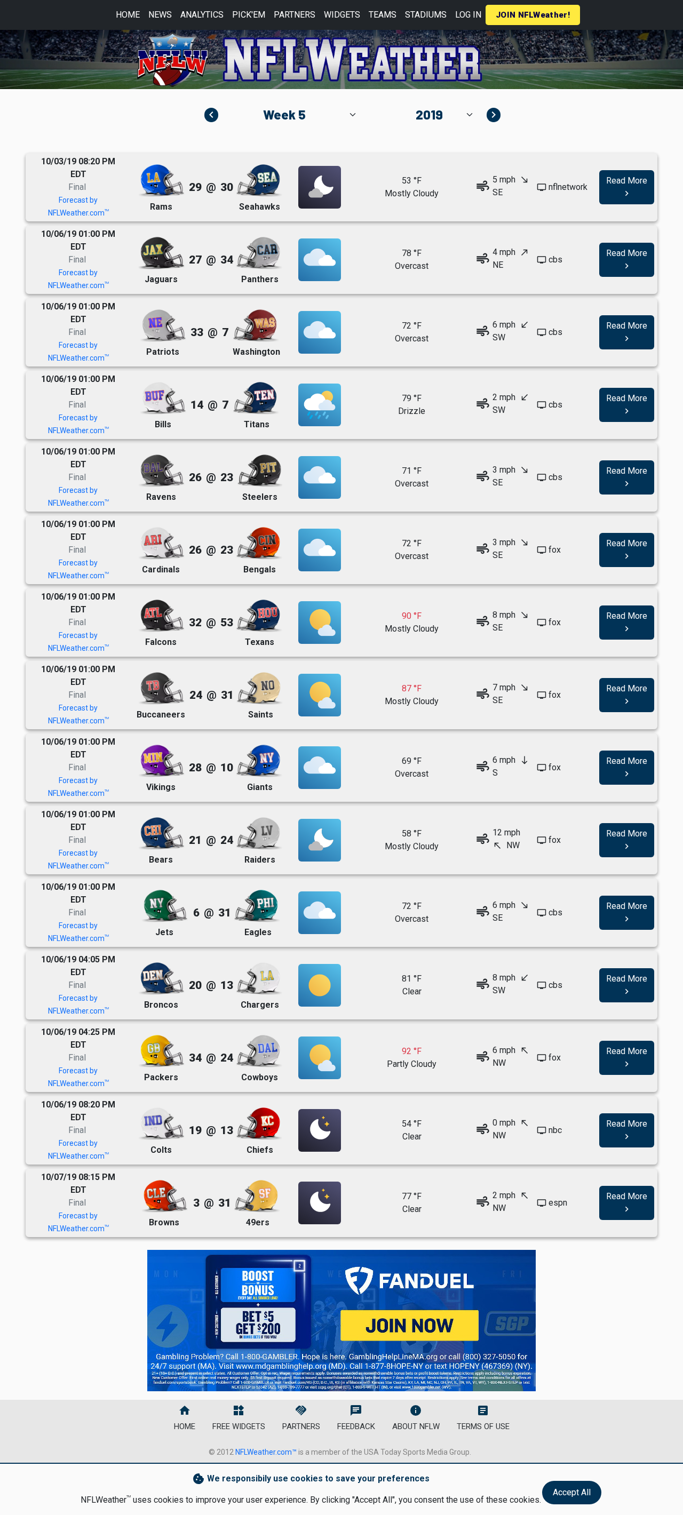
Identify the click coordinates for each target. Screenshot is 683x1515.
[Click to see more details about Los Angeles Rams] (161, 181)
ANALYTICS (202, 15)
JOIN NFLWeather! (533, 15)
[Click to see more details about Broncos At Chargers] (319, 985)
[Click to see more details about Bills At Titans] (319, 405)
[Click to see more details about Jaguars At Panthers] (319, 259)
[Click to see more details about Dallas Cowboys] (258, 1051)
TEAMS (382, 15)
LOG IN (468, 15)
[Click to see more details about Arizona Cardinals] (161, 543)
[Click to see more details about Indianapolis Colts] (161, 1124)
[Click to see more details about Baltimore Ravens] (161, 471)
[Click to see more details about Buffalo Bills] (162, 398)
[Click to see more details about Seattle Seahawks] (258, 181)
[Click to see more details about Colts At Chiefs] (319, 1130)
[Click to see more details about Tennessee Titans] (255, 398)
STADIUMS (426, 15)
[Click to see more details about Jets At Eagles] (319, 912)
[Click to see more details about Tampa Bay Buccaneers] (161, 688)
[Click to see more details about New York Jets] (164, 906)
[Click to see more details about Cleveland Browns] (164, 1196)
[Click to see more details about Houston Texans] (258, 616)
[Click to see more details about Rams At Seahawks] (319, 187)
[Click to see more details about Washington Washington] (255, 326)
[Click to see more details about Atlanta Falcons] (161, 616)
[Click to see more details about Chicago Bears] (161, 834)
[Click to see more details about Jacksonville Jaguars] (161, 253)
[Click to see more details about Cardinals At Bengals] (319, 550)
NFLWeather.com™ (266, 1452)
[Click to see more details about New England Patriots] (162, 326)
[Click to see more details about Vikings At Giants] (319, 767)
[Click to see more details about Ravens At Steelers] (319, 477)
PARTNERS (294, 15)
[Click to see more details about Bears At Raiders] (319, 840)
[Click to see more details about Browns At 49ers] (319, 1203)
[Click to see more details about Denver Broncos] (161, 979)
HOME (128, 15)
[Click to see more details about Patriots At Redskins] (319, 332)
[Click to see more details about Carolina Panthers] (258, 253)
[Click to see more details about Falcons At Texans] (319, 622)
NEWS (160, 15)
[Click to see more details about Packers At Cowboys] (319, 1057)
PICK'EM (248, 15)
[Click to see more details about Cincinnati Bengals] (258, 543)
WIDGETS (342, 15)
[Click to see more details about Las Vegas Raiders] (258, 834)
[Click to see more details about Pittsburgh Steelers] (258, 471)
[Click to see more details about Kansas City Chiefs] (258, 1124)
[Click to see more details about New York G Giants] (258, 761)
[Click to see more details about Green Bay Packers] (161, 1051)
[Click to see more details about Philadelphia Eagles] (256, 906)
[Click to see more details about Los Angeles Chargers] (258, 979)
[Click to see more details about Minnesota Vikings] (161, 761)
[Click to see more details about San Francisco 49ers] (256, 1196)
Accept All (572, 1492)
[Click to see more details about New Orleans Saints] (259, 688)
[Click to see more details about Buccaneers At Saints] (319, 695)
